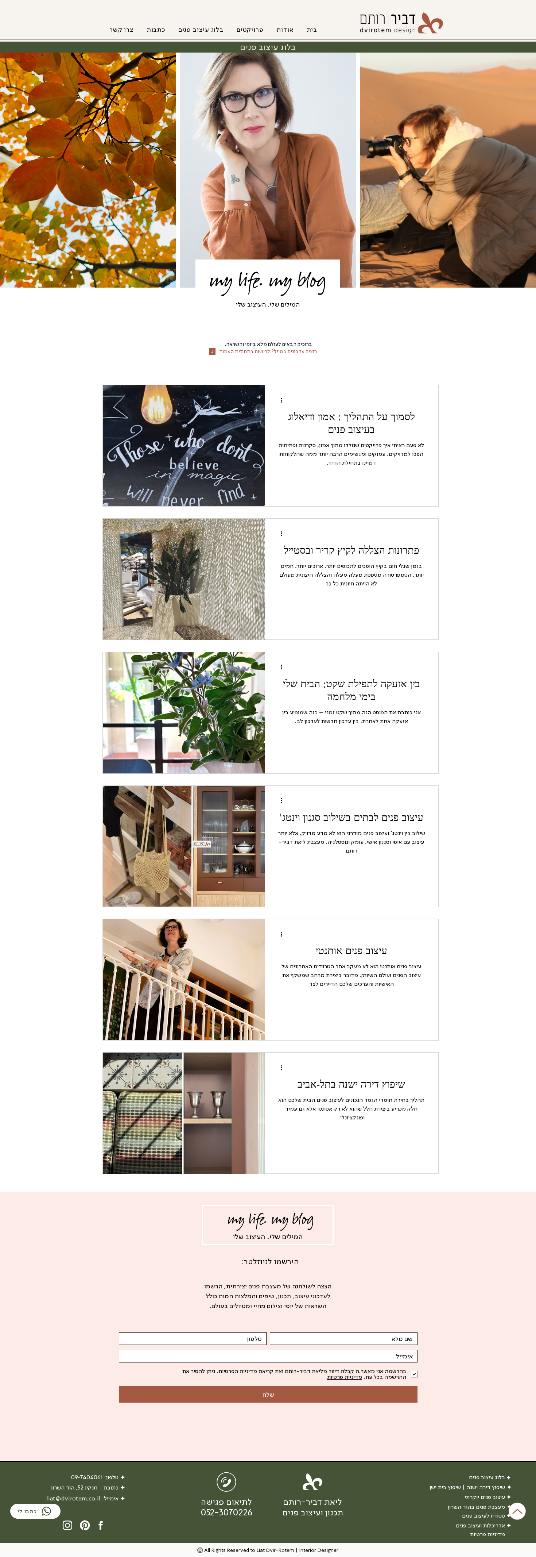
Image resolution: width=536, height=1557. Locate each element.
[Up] (517, 1511)
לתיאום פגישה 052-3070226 (226, 1507)
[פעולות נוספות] (278, 400)
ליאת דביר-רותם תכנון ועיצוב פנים (312, 1507)
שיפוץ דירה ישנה (485, 1487)
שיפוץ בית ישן (445, 1487)
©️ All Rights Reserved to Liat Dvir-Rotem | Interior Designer (267, 1550)
